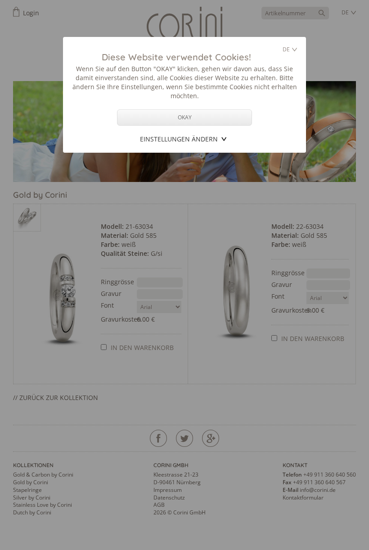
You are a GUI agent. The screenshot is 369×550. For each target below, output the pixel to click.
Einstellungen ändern (179, 139)
